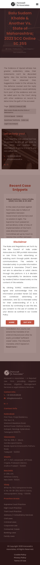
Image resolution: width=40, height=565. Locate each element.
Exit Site (27, 322)
